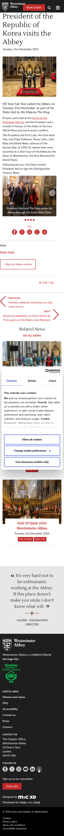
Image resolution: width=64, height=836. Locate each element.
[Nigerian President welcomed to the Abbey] (32, 363)
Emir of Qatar (25, 539)
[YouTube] (25, 769)
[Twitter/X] (12, 769)
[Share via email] (44, 232)
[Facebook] (5, 769)
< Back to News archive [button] (18, 264)
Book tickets (34, 7)
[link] (27, 797)
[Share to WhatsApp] (29, 232)
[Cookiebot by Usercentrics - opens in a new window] (45, 371)
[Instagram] (18, 769)
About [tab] (52, 380)
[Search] (50, 8)
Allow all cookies (32, 439)
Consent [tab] (11, 380)
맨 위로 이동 (46, 282)
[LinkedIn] (32, 769)
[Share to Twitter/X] (22, 232)
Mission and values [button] (14, 696)
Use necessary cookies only (32, 461)
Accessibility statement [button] (15, 828)
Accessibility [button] (10, 708)
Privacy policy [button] (10, 822)
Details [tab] (32, 380)
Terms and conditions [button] (14, 825)
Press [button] (6, 720)
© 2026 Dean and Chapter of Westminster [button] (25, 812)
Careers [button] (7, 726)
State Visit (7, 252)
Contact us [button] (9, 714)
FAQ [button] (5, 702)
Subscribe (12, 786)
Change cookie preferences (30, 450)
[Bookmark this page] (37, 232)
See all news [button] (32, 335)
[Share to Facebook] (14, 232)
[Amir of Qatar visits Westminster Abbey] (32, 502)
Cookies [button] (7, 818)
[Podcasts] (39, 769)
